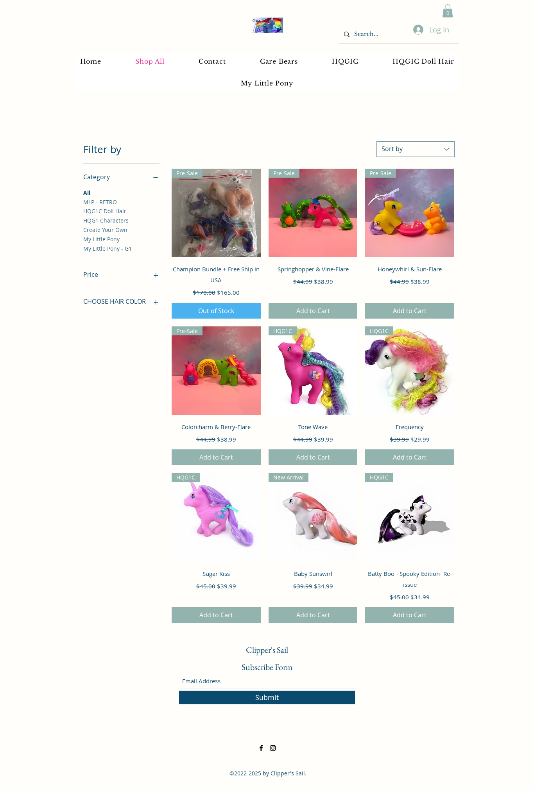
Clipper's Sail (267, 650)
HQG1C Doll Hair (104, 211)
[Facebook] (261, 748)
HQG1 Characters (106, 220)
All (86, 192)
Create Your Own (105, 229)
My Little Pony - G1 (107, 248)
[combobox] (415, 149)
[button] (447, 10)
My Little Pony (101, 239)
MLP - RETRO (100, 202)
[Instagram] (273, 748)
